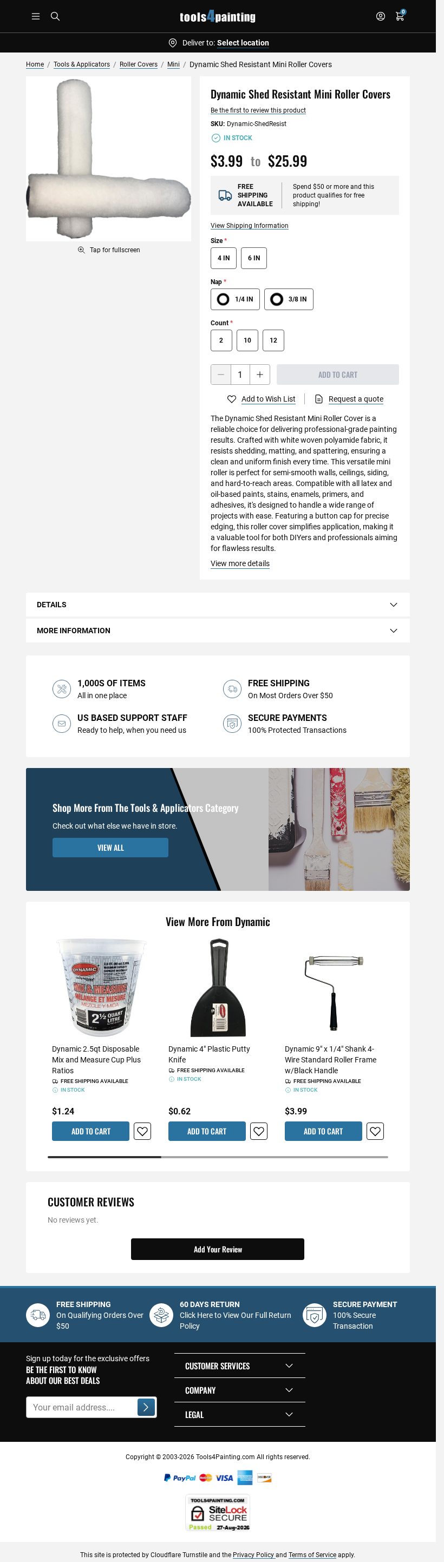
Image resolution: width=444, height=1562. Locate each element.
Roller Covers (139, 64)
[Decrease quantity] (221, 374)
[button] (240, 1365)
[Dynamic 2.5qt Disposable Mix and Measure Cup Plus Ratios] (101, 988)
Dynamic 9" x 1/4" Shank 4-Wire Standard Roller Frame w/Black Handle (330, 1060)
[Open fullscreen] (108, 158)
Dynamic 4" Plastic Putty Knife (209, 1054)
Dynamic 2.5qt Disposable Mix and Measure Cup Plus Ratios (96, 1060)
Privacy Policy (254, 1555)
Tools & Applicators (82, 64)
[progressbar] (218, 1157)
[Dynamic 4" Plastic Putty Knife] (217, 988)
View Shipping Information (250, 225)
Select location (243, 42)
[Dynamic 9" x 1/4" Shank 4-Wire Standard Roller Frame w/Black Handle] (334, 988)
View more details (240, 563)
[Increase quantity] (260, 374)
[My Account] (380, 16)
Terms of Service (312, 1555)
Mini (173, 64)
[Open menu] (35, 16)
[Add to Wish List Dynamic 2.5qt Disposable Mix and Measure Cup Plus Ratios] (142, 1131)
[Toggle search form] (55, 16)
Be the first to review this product (258, 110)
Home (35, 64)
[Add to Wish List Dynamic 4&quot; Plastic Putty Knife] (258, 1131)
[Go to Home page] (218, 16)
